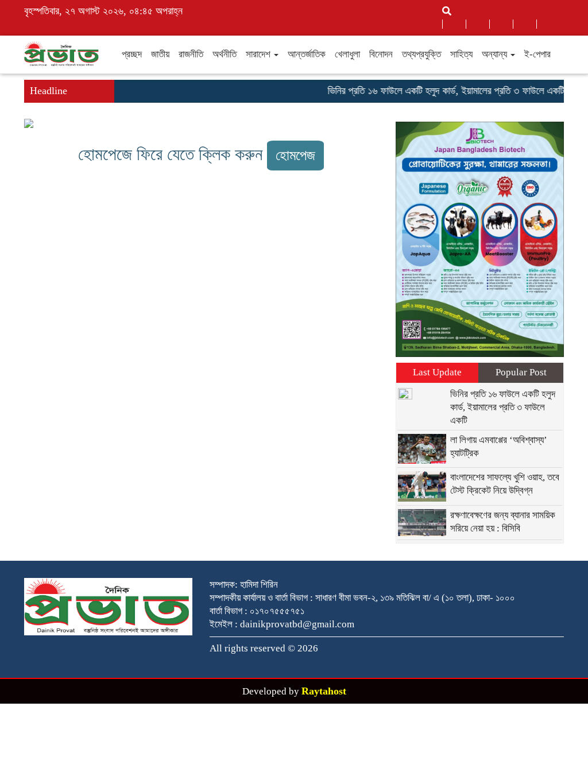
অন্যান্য (495, 54)
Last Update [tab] (437, 372)
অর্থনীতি (224, 54)
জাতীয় (160, 54)
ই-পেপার (537, 54)
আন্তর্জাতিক (307, 54)
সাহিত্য (461, 54)
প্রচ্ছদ (132, 54)
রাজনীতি (191, 54)
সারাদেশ (259, 54)
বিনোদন (381, 54)
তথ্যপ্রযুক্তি (421, 54)
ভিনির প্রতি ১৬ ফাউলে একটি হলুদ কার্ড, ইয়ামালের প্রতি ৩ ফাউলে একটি (438, 90)
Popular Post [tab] (521, 372)
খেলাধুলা (347, 54)
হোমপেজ (295, 155)
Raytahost (323, 691)
